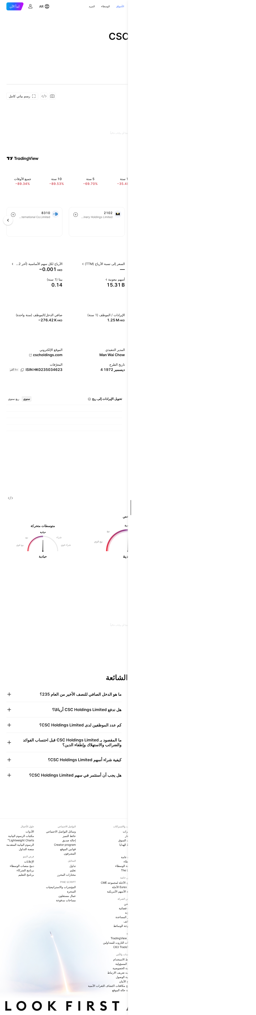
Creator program (65, 844)
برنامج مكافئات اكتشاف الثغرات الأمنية (110, 985)
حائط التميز (69, 836)
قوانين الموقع (68, 849)
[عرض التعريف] (78, 264)
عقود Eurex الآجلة (122, 887)
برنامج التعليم (26, 874)
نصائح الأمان (126, 981)
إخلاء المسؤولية (124, 963)
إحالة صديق (69, 840)
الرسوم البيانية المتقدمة (20, 844)
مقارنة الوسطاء (124, 866)
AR (41, 6)
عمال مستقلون (67, 895)
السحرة (71, 891)
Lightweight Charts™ (20, 840)
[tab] (27, 399)
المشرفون (70, 853)
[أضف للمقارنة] (75, 214)
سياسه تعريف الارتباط (120, 972)
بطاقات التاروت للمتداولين (118, 942)
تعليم (73, 870)
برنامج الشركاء (25, 870)
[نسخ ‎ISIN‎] (22, 370)
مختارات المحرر (66, 874)
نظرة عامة (127, 857)
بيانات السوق (125, 840)
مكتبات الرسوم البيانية (21, 836)
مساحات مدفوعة (66, 900)
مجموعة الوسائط (123, 925)
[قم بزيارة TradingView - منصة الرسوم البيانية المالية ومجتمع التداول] (22, 158)
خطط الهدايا (126, 844)
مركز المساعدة (124, 917)
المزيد (92, 6)
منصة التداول (26, 849)
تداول (72, 866)
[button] (127, 6)
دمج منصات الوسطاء (22, 866)
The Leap (127, 870)
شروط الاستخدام (123, 959)
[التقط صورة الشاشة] (52, 96)
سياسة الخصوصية (123, 968)
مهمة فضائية (126, 908)
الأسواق (120, 6)
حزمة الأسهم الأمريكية (120, 891)
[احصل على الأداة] (44, 96)
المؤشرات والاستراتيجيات (61, 887)
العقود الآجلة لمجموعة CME (117, 882)
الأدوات (30, 831)
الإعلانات (29, 861)
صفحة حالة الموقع (122, 990)
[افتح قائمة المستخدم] (30, 6)
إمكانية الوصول (124, 977)
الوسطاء (105, 6)
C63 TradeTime (123, 947)
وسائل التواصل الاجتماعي (61, 831)
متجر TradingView (122, 938)
